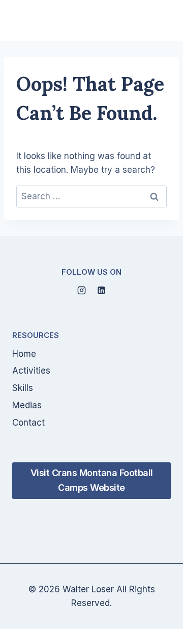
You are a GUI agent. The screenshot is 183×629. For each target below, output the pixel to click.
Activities (31, 370)
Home (24, 354)
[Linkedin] (101, 290)
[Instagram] (81, 290)
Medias (27, 405)
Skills (22, 388)
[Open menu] (158, 20)
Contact (28, 422)
